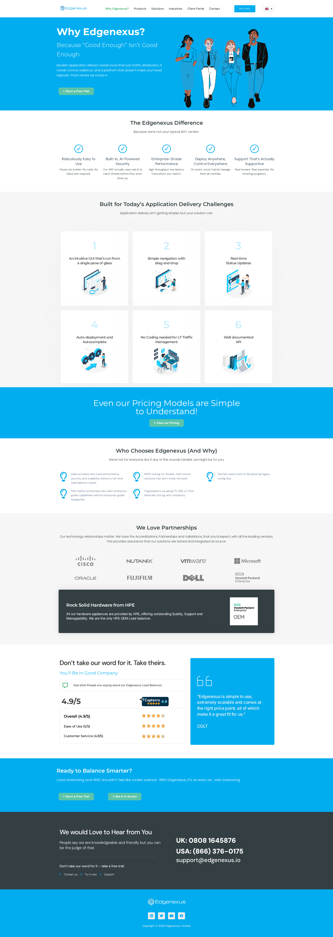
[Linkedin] (151, 915)
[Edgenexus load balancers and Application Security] (166, 901)
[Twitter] (161, 915)
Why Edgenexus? (117, 9)
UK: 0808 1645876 (206, 840)
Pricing (244, 8)
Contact (214, 9)
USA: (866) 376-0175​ (209, 851)
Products (140, 9)
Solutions (157, 9)
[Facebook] (181, 915)
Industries (175, 9)
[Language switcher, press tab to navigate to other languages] (268, 8)
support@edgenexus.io (208, 860)
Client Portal (196, 9)
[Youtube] (171, 915)
